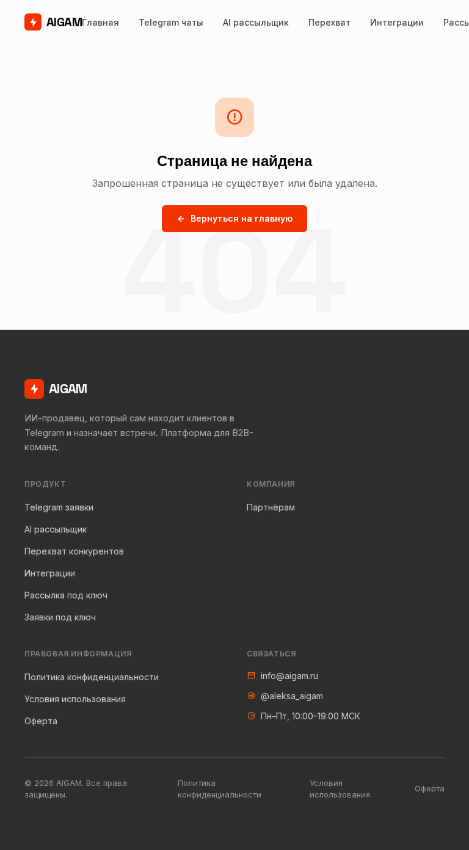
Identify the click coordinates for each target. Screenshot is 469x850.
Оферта (40, 721)
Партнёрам (271, 507)
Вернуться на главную (242, 218)
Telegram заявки (58, 507)
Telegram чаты (171, 22)
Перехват (329, 22)
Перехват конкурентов (74, 551)
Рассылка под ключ (65, 595)
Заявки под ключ (60, 617)
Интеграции (397, 22)
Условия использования (75, 699)
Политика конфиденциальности (91, 677)
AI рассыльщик (256, 22)
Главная (100, 22)
